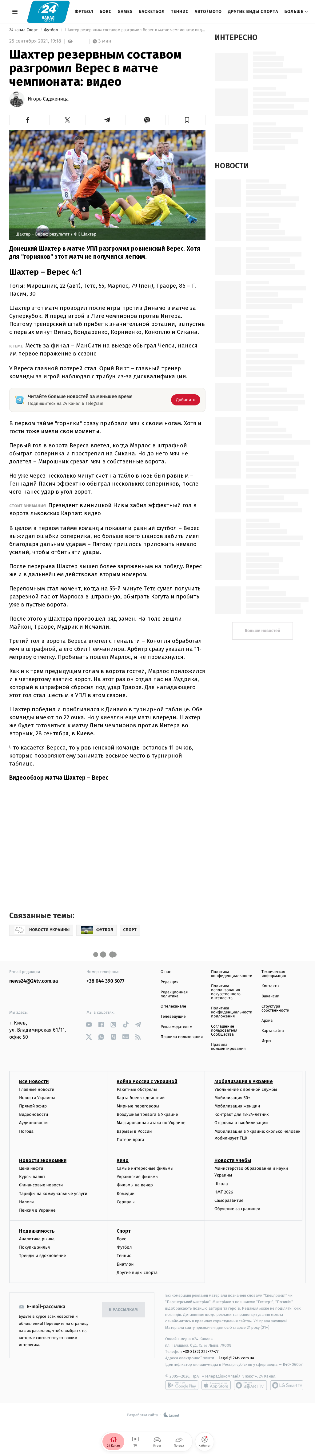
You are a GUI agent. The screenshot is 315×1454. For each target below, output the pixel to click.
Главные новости (36, 1089)
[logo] (48, 11)
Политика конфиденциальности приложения (231, 1012)
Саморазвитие (229, 1200)
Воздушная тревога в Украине (147, 1114)
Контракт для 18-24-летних (241, 1114)
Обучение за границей (237, 1208)
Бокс (106, 11)
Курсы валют (32, 1176)
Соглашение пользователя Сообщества (224, 1031)
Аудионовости (33, 1122)
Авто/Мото (208, 11)
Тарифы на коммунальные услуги (53, 1193)
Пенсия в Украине (37, 1210)
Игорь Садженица (48, 99)
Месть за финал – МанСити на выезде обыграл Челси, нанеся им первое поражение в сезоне (103, 349)
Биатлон (125, 1264)
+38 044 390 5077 (105, 981)
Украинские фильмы (137, 1176)
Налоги (26, 1202)
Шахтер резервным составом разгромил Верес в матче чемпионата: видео (134, 30)
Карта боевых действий (141, 1097)
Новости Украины (37, 1097)
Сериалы (125, 1202)
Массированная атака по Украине (151, 1122)
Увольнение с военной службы (245, 1089)
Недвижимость (37, 1231)
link (88, 1024)
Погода (26, 1131)
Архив (267, 1021)
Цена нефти (31, 1168)
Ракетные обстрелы (137, 1089)
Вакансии (270, 996)
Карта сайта (272, 1031)
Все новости (34, 1081)
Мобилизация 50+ (232, 1097)
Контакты (270, 986)
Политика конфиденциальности (231, 974)
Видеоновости (33, 1114)
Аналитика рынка (37, 1239)
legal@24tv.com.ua (236, 1358)
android (181, 1385)
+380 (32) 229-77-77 (201, 1351)
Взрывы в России (134, 1131)
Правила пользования (182, 1037)
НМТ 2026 (223, 1192)
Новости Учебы (232, 1160)
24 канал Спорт (24, 30)
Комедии (125, 1193)
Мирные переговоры (138, 1106)
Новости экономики (42, 1160)
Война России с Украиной (147, 1081)
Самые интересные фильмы (145, 1168)
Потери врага (130, 1139)
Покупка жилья (34, 1247)
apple (216, 1385)
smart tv (250, 1385)
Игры (266, 1041)
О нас (166, 972)
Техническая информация (273, 974)
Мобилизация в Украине (243, 1081)
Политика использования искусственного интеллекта (226, 992)
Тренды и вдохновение (42, 1255)
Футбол (84, 11)
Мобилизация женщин (237, 1106)
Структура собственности (275, 1008)
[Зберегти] (187, 120)
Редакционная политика (174, 994)
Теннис (180, 11)
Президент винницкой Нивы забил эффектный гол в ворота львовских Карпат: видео (103, 509)
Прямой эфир (33, 1106)
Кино (123, 1160)
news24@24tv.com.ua (33, 981)
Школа (221, 1183)
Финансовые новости (41, 1185)
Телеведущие (173, 1017)
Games (125, 11)
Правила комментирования (228, 1047)
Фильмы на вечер (135, 1185)
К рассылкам (123, 1310)
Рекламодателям (176, 1027)
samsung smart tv (286, 1385)
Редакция (169, 982)
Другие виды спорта (253, 11)
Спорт (124, 1231)
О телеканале (173, 1006)
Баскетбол (152, 11)
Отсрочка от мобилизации (241, 1122)
